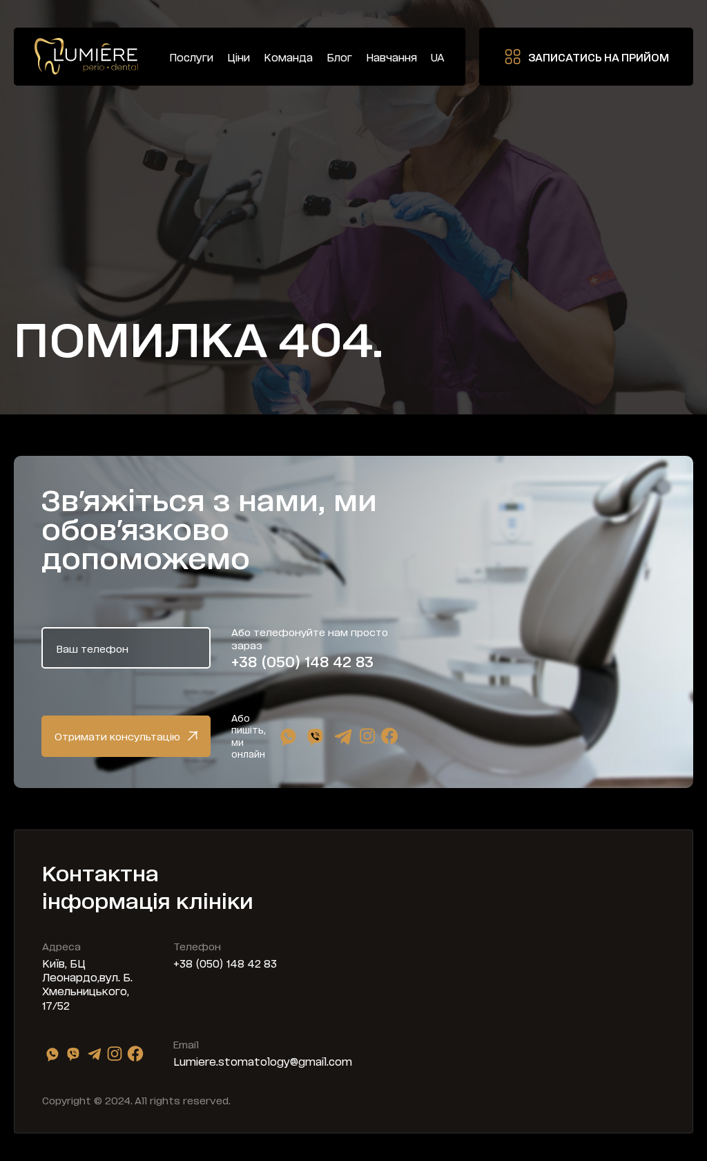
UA (438, 57)
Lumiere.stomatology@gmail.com (262, 1061)
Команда (288, 57)
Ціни (238, 57)
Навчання (391, 57)
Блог (339, 57)
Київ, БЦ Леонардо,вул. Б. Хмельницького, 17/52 (87, 984)
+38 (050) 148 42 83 (302, 661)
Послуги (191, 57)
